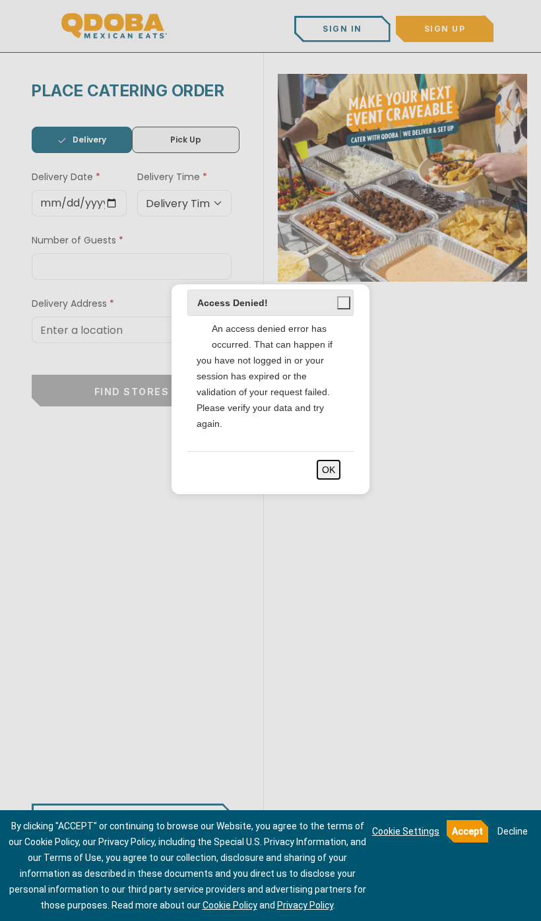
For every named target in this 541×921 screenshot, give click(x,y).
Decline (512, 831)
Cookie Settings (405, 831)
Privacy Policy (305, 905)
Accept (467, 831)
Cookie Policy (230, 905)
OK (328, 469)
